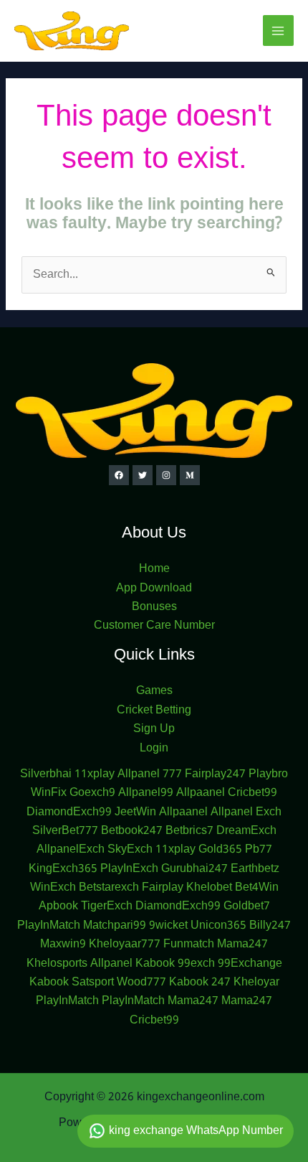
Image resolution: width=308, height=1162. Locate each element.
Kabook (155, 964)
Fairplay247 (215, 774)
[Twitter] (143, 475)
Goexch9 (92, 793)
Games (154, 691)
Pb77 (258, 849)
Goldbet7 (246, 906)
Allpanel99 (145, 793)
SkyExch (130, 849)
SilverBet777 (65, 831)
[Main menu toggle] (278, 30)
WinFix (49, 793)
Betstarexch (109, 887)
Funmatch (188, 944)
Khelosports (57, 964)
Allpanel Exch (246, 812)
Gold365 (220, 849)
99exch (196, 964)
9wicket (168, 926)
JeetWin (135, 812)
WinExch (53, 887)
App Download (154, 588)
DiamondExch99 (69, 812)
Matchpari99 (114, 926)
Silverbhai (46, 774)
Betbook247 (132, 831)
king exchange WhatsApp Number (194, 1131)
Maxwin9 (63, 944)
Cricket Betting (154, 710)
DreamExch (246, 831)
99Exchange (250, 964)
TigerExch (107, 906)
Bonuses (154, 607)
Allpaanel (200, 793)
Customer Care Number (154, 626)
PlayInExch (129, 869)
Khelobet (209, 887)
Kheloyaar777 (124, 944)
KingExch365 (63, 869)
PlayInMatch (48, 926)
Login (154, 748)
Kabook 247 (200, 982)
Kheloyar (256, 982)
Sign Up (154, 729)
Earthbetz (255, 869)
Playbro (268, 774)
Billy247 (270, 926)
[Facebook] (119, 475)
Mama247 (242, 944)
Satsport (93, 982)
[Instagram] (166, 475)
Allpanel (111, 964)
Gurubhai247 (194, 869)
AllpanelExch (71, 849)
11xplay (94, 774)
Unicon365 (218, 926)
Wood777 (141, 982)
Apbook (58, 906)
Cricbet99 (252, 793)
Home (154, 569)
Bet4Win (257, 887)
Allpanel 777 (149, 774)
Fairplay (162, 887)
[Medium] (190, 475)
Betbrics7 (189, 831)
